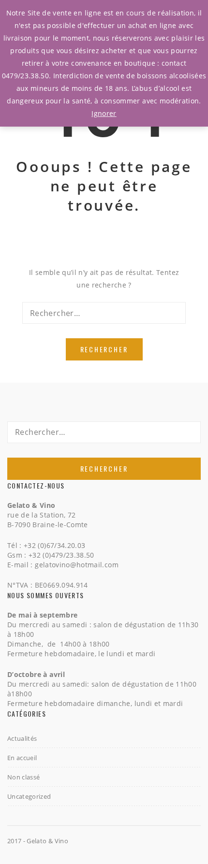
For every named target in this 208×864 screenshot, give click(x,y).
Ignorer (103, 113)
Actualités (22, 738)
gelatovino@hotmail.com (77, 564)
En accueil (22, 757)
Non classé (23, 777)
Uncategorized (29, 796)
